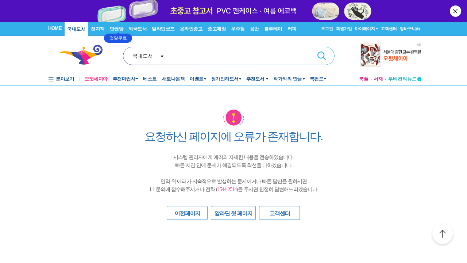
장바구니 (410, 28)
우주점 (238, 28)
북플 (363, 78)
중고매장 (217, 28)
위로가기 (442, 234)
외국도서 (137, 28)
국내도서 (76, 29)
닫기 (456, 11)
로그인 (327, 28)
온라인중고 (191, 28)
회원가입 (344, 28)
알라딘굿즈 (163, 28)
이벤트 (197, 78)
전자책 (98, 28)
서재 (378, 78)
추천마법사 (124, 78)
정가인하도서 (225, 78)
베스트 (150, 78)
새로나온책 (173, 78)
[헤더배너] (390, 55)
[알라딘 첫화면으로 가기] (84, 55)
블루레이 (273, 28)
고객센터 (389, 28)
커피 (292, 28)
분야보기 (65, 78)
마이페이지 (365, 28)
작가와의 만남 (287, 78)
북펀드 (317, 78)
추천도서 (256, 78)
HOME (55, 28)
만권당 (117, 28)
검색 (321, 56)
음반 (254, 28)
